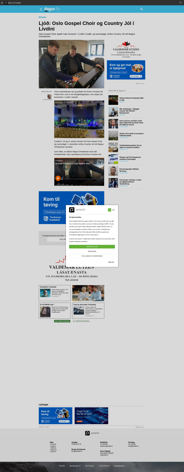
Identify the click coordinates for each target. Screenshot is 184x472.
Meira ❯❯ (111, 262)
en (113, 210)
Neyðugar (92, 251)
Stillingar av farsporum (92, 256)
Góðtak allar (92, 247)
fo (110, 210)
